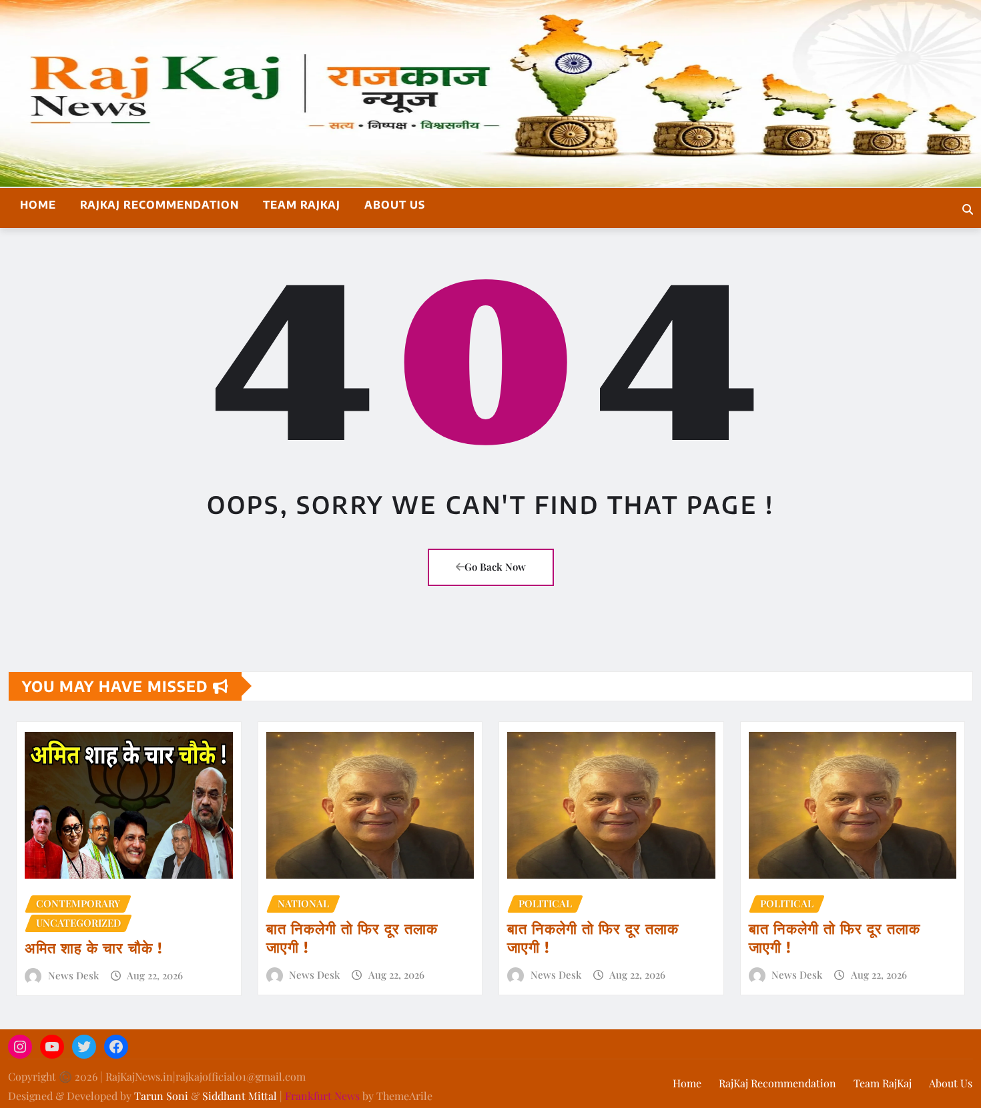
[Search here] (967, 209)
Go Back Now (495, 566)
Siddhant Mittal (239, 1096)
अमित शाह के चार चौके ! (94, 947)
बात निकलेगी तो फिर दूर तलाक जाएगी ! (352, 938)
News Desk (73, 975)
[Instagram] (20, 1047)
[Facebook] (116, 1047)
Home (38, 204)
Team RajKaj (301, 204)
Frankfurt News (322, 1096)
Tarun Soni (161, 1096)
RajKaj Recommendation (159, 204)
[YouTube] (52, 1047)
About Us (394, 204)
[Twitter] (84, 1047)
